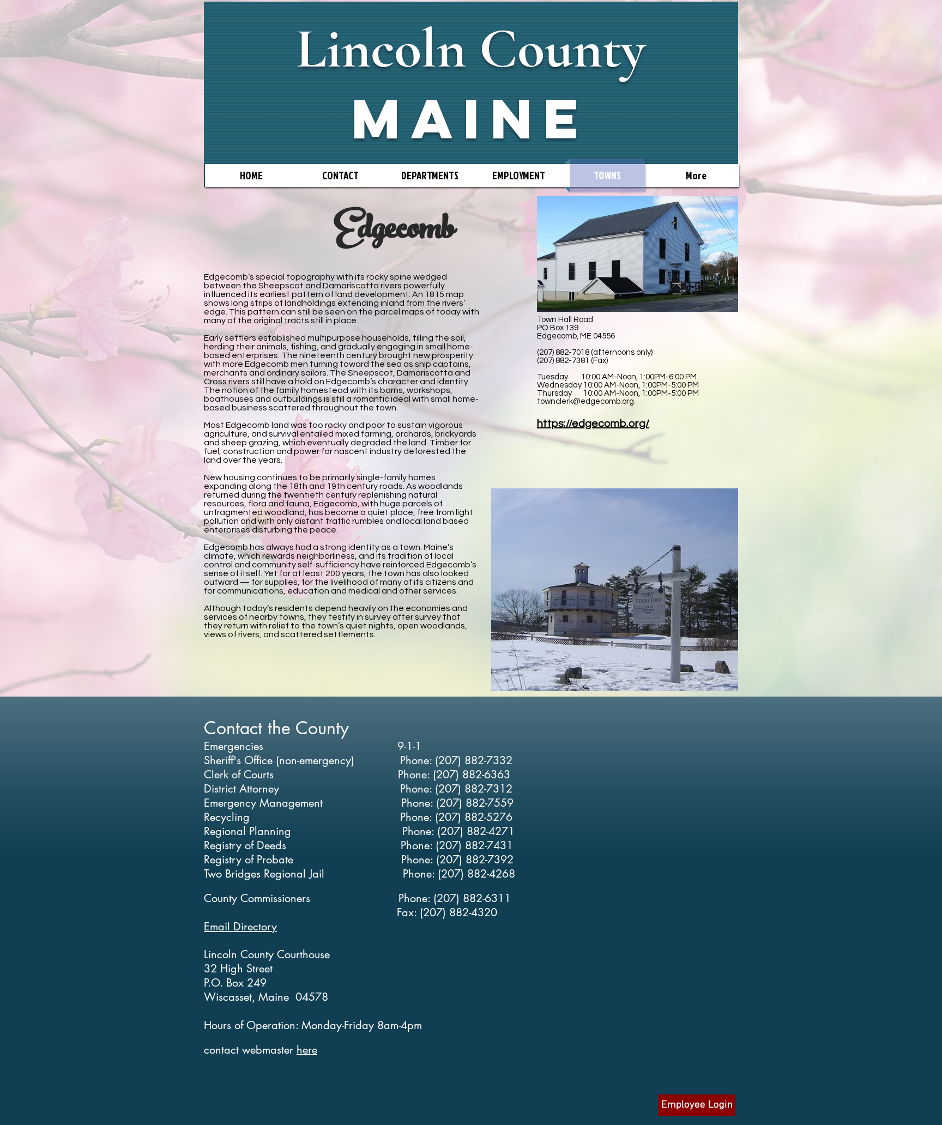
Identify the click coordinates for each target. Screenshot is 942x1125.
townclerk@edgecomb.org (585, 401)
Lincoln (381, 49)
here (307, 1050)
